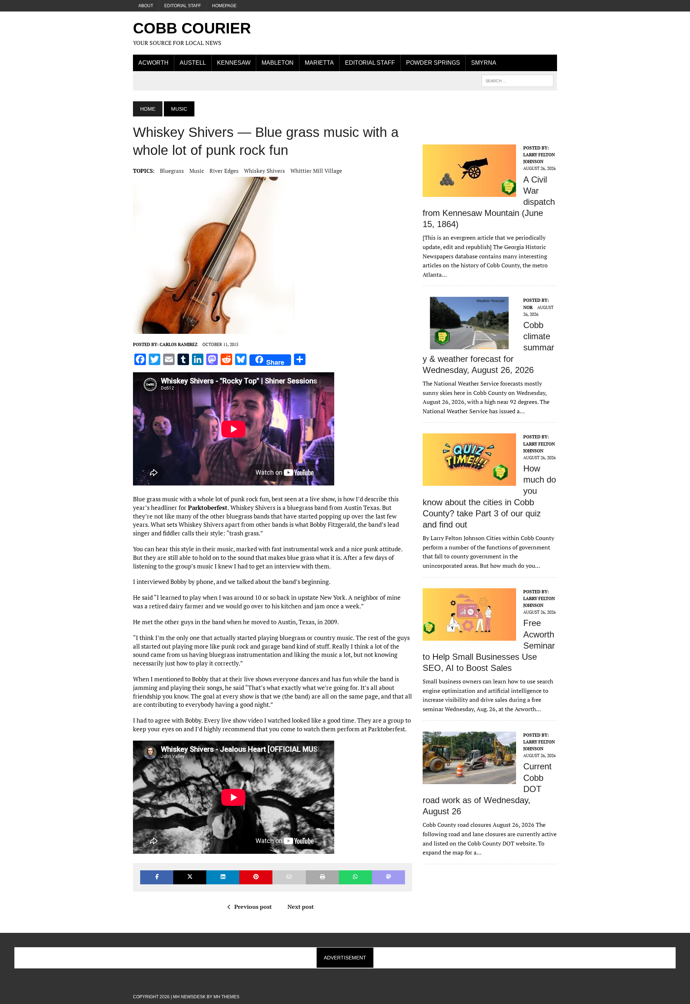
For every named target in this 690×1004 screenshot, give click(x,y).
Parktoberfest (207, 507)
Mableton (278, 63)
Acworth (153, 63)
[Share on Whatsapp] (355, 877)
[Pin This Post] (255, 877)
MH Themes (226, 996)
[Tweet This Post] (189, 877)
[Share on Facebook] (156, 877)
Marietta (319, 63)
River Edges (224, 170)
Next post (301, 907)
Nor (528, 307)
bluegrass (172, 170)
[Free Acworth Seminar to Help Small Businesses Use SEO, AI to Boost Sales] (469, 636)
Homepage (224, 5)
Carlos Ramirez (179, 344)
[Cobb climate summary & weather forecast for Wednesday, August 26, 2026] (469, 345)
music (196, 170)
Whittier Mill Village (316, 170)
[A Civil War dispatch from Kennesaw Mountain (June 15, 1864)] (469, 192)
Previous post (253, 907)
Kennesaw (233, 63)
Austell (193, 63)
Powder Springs (433, 63)
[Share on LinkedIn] (222, 877)
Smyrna (483, 63)
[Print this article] (322, 877)
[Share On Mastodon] (388, 877)
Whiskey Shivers (264, 170)
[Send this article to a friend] (288, 877)
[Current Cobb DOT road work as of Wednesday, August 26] (469, 779)
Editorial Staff (182, 5)
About (145, 5)
